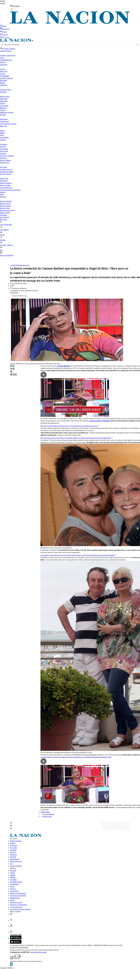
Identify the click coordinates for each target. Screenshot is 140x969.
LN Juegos (3, 144)
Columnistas (4, 121)
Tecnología (4, 149)
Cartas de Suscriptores (8, 124)
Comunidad (4, 106)
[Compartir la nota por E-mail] (16, 374)
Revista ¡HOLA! (5, 204)
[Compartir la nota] (11, 369)
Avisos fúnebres (6, 183)
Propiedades (4, 76)
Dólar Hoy (3, 71)
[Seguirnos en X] (11, 920)
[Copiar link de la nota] (11, 371)
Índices (2, 83)
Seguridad (3, 99)
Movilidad (3, 80)
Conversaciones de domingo (10, 190)
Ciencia (2, 110)
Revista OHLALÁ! (6, 201)
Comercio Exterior (6, 78)
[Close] (11, 822)
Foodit (4, 32)
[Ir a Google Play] (15, 939)
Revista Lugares (5, 206)
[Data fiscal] (11, 966)
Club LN (5, 35)
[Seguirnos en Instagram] (11, 926)
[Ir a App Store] (15, 943)
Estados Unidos (5, 90)
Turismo (3, 147)
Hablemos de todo (6, 112)
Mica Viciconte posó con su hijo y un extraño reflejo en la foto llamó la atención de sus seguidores (75, 438)
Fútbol (2, 131)
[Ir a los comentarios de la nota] (13, 366)
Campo (2, 74)
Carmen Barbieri (49, 814)
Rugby (2, 133)
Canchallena (4, 137)
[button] (70, 148)
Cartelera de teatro (7, 172)
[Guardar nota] (11, 366)
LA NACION (14, 265)
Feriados (3, 153)
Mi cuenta (5, 37)
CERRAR (2, 1)
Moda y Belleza (5, 160)
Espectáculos (24, 265)
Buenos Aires (4, 96)
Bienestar (3, 108)
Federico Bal (47, 816)
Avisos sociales (5, 185)
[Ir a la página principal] (70, 23)
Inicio (4, 26)
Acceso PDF (4, 178)
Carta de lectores (6, 188)
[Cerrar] (32, 40)
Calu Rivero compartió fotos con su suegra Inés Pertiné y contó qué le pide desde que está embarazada (77, 555)
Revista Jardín (5, 213)
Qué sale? (3, 167)
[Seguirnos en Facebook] (11, 914)
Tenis (2, 135)
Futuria (2, 69)
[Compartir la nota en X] (13, 374)
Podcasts (3, 158)
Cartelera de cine (6, 169)
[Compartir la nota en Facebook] (11, 374)
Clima (2, 58)
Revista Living (5, 208)
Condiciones (34, 952)
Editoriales (4, 119)
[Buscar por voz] (137, 45)
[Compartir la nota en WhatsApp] (13, 369)
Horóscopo (4, 151)
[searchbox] (69, 44)
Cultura (2, 103)
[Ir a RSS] (11, 932)
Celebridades (45, 812)
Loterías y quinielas (7, 156)
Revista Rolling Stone (7, 210)
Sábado (2, 192)
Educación (3, 101)
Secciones (5, 29)
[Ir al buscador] (12, 9)
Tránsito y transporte (7, 55)
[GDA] (15, 959)
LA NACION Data (6, 60)
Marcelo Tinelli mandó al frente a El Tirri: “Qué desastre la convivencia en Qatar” (69, 426)
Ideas (2, 194)
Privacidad (42, 952)
